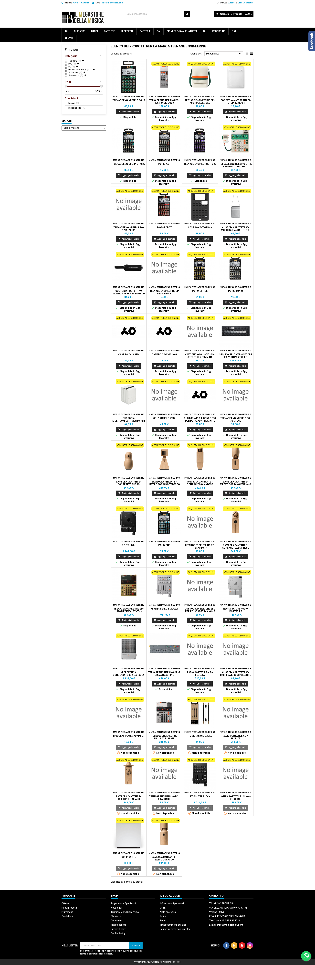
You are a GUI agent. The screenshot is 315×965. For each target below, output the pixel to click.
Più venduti (67, 912)
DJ (204, 31)
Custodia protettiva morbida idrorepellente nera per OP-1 (235, 675)
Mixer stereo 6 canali (164, 608)
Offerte (65, 903)
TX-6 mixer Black (200, 796)
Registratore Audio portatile (235, 610)
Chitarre (79, 31)
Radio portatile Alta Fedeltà (200, 673)
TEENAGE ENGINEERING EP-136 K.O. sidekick (164, 101)
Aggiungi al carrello (128, 111)
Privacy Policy (118, 929)
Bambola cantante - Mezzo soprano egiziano (235, 483)
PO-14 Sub (164, 545)
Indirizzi (164, 916)
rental (69, 38)
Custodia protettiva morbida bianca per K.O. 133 (235, 230)
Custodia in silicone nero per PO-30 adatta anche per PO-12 (200, 421)
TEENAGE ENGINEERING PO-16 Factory (200, 546)
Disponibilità (224, 54)
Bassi (94, 31)
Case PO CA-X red (128, 354)
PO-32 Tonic (235, 291)
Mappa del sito (118, 924)
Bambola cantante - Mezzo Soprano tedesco (164, 483)
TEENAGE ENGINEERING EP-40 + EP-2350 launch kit (235, 165)
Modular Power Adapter (128, 736)
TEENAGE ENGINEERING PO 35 (128, 164)
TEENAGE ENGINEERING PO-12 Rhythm (128, 228)
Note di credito (168, 912)
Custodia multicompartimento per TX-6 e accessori (128, 421)
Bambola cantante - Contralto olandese (200, 483)
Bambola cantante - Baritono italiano (128, 797)
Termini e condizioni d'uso (125, 912)
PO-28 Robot (164, 227)
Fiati (234, 31)
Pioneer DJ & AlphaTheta (182, 31)
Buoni (163, 920)
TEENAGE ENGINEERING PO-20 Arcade (164, 797)
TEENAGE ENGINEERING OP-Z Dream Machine (164, 673)
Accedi (231, 3)
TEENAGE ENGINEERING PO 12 (128, 100)
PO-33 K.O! (164, 164)
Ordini (163, 907)
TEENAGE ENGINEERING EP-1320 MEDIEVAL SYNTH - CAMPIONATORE (129, 611)
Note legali (116, 907)
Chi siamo (116, 916)
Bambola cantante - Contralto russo (128, 483)
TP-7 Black (128, 545)
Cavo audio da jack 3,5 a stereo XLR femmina (200, 355)
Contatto (216, 895)
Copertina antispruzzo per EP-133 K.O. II (235, 101)
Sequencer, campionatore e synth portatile (235, 355)
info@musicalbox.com (112, 3)
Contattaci (67, 916)
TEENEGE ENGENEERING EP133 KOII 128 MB (164, 737)
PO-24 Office (200, 291)
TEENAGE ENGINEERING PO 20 (200, 164)
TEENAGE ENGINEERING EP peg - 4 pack (164, 292)
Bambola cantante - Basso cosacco (164, 858)
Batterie (145, 31)
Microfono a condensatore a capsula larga (128, 675)
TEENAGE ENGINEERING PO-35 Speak (235, 419)
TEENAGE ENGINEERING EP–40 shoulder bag (200, 101)
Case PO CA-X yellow (164, 354)
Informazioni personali (172, 903)
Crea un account (245, 3)
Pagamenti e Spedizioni (123, 903)
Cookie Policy (118, 933)
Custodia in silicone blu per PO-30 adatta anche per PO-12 (200, 611)
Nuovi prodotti (69, 907)
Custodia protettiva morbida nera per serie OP (129, 292)
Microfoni (127, 31)
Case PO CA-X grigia (200, 227)
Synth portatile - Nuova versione (235, 797)
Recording (218, 31)
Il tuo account (171, 895)
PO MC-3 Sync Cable (200, 736)
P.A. (158, 31)
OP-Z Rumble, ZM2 (164, 418)
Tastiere (109, 31)
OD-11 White (128, 857)
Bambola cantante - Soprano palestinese (235, 546)
